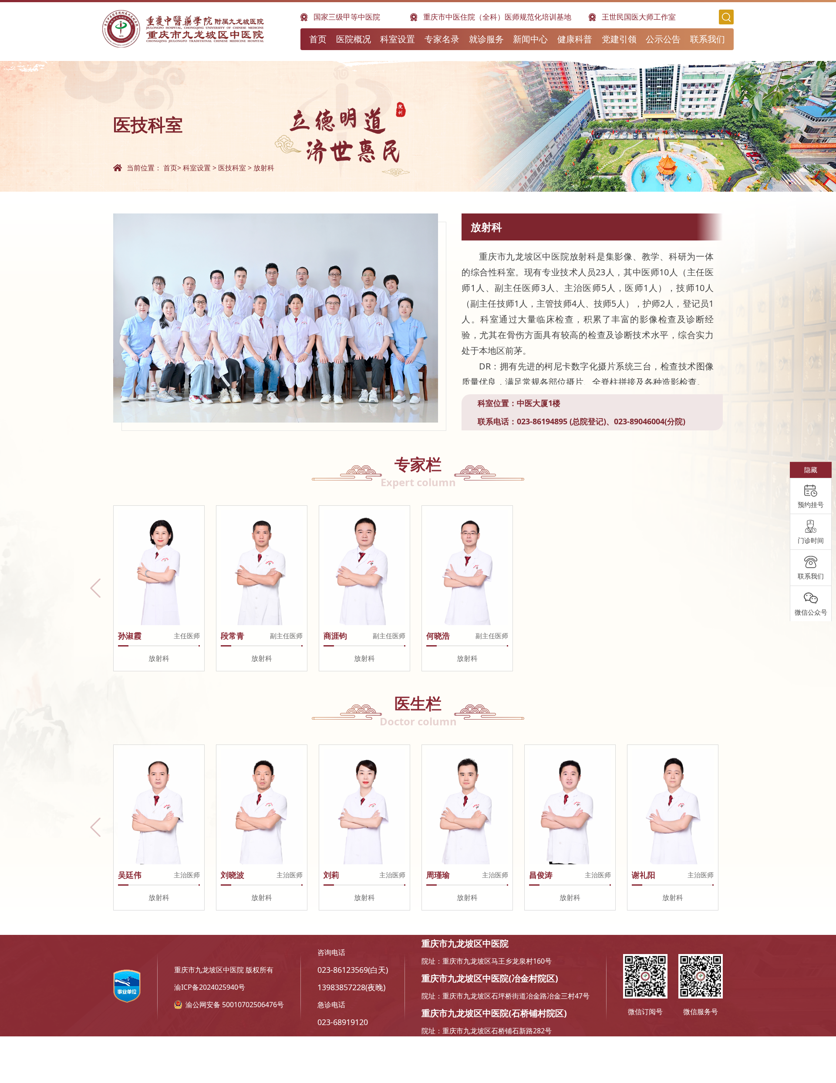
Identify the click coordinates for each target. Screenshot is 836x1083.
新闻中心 (530, 39)
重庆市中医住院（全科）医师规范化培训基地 (497, 17)
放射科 (263, 168)
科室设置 (397, 39)
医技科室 (232, 168)
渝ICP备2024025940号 (209, 987)
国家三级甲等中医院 (347, 17)
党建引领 (619, 39)
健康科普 (574, 39)
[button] (95, 588)
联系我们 (707, 39)
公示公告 (663, 39)
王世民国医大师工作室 (639, 17)
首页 (318, 39)
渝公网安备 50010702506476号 (234, 1004)
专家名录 (442, 39)
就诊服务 (486, 39)
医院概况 (353, 39)
